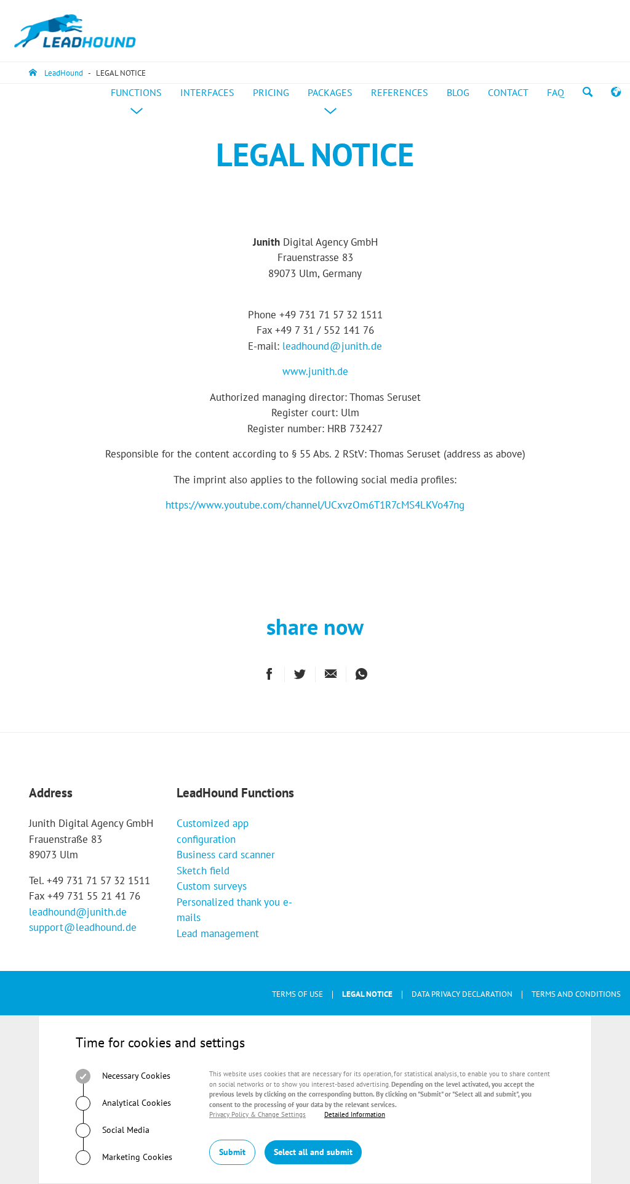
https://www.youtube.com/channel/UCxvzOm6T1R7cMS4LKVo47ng (315, 505)
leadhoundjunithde (332, 346)
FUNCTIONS (141, 104)
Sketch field (203, 870)
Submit (232, 1152)
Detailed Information (354, 1114)
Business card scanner (226, 854)
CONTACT (508, 92)
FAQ (555, 92)
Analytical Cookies (135, 1102)
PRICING (271, 92)
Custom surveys (212, 886)
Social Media (125, 1129)
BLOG (458, 92)
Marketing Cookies (136, 1156)
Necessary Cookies (135, 1075)
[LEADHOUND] (75, 31)
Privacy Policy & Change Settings (257, 1114)
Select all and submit (313, 1152)
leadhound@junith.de (78, 912)
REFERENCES (399, 92)
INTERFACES (207, 92)
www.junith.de (315, 371)
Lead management (218, 933)
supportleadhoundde (83, 927)
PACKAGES (335, 104)
